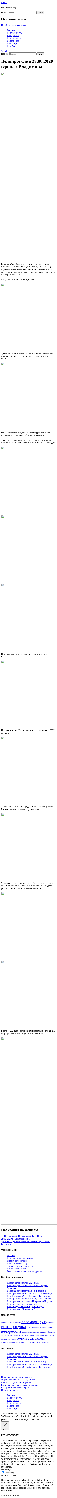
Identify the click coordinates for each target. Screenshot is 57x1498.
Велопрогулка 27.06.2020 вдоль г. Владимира (29, 1293)
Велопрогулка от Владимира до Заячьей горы (29, 1298)
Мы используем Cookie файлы (16, 1382)
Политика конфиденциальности (17, 1377)
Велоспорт (12, 43)
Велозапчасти (14, 38)
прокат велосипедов (47, 1335)
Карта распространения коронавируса (20, 1385)
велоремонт (11, 1331)
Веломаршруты (14, 33)
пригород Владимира (31, 1335)
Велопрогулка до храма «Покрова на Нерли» (29, 1301)
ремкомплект (5, 1339)
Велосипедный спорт (17, 1263)
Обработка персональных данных (18, 1379)
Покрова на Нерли (7, 1322)
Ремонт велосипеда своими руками (24, 1271)
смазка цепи (45, 1342)
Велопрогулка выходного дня (22, 1304)
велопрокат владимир (45, 1327)
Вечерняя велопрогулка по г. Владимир (26, 1290)
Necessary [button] (6, 1469)
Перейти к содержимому (13, 25)
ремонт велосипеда (30, 1338)
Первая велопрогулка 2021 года (23, 1283)
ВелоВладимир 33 (10, 7)
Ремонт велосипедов (17, 1260)
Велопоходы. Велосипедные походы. (25, 1306)
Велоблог (12, 46)
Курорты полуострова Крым (15, 1387)
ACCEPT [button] (36, 1419)
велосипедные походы (30, 1332)
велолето (18, 1322)
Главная (11, 30)
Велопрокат (13, 41)
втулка (40, 1332)
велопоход (50, 1322)
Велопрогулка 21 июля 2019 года (23, 1309)
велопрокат (32, 1327)
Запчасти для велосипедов (20, 1266)
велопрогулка (13, 1326)
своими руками (26, 1341)
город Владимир (49, 1332)
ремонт (13, 1339)
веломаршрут (33, 1321)
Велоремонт (13, 35)
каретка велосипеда (16, 1335)
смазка (38, 1342)
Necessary (9, 1472)
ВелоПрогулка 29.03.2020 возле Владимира (28, 1296)
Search (4, 51)
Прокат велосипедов (17, 1268)
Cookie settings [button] (21, 1419)
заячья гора (5, 1335)
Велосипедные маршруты (20, 1258)
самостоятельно (9, 1342)
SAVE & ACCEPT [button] (10, 1495)
